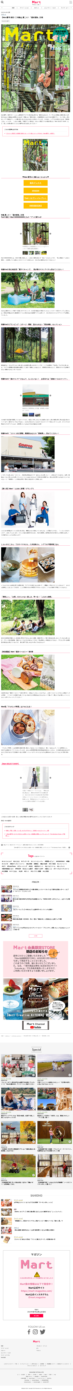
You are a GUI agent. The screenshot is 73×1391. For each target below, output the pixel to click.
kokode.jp (27, 1380)
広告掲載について (51, 1363)
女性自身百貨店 (45, 1380)
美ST (50, 1374)
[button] (1, 7)
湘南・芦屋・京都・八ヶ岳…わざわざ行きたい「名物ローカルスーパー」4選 (27, 830)
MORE (35, 936)
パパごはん (13, 871)
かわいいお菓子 (28, 869)
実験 (68, 861)
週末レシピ (49, 869)
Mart (46, 1374)
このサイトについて (8, 1363)
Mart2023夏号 (5, 21)
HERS (40, 1374)
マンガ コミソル (41, 1378)
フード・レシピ (24, 7)
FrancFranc (12, 866)
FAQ (16, 1363)
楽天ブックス (35, 183)
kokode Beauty (35, 1380)
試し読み (36, 1315)
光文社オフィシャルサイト (63, 1363)
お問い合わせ (34, 1363)
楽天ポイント (39, 866)
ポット (27, 871)
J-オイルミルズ (7, 861)
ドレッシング (23, 866)
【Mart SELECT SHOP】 (10, 764)
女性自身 (36, 1376)
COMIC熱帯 (23, 1378)
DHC (31, 866)
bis (55, 1374)
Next (50, 233)
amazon (35, 190)
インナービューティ (37, 861)
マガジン (38, 1350)
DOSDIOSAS (60, 861)
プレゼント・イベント (41, 1346)
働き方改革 (44, 864)
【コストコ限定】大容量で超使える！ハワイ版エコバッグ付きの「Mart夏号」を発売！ (30, 133)
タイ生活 (53, 864)
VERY (29, 1374)
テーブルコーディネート (62, 869)
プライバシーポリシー (32, 1365)
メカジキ (5, 864)
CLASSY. (23, 1374)
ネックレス (61, 866)
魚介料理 (29, 864)
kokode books (27, 1382)
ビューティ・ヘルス (50, 7)
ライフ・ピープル (66, 7)
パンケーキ (25, 861)
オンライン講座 (36, 871)
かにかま (17, 861)
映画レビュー (50, 861)
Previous (21, 233)
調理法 (36, 864)
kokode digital (37, 1382)
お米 (21, 871)
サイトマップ (43, 1365)
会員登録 (42, 1363)
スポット (36, 7)
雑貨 (13, 7)
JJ (17, 1374)
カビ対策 (46, 871)
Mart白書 (3, 1357)
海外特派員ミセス (8, 869)
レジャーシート (62, 864)
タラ (4, 866)
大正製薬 (5, 871)
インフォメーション (24, 1363)
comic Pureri (32, 1378)
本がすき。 (49, 1378)
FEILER (18, 869)
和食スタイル (29, 1376)
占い (37, 1348)
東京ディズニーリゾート (17, 864)
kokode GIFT (46, 1382)
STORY (34, 1374)
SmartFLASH (44, 1376)
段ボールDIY (39, 869)
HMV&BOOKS (35, 205)
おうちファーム (50, 866)
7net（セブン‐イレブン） (35, 198)
